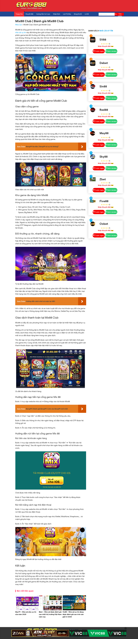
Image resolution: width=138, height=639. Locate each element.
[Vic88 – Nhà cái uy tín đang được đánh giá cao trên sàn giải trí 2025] (74, 610)
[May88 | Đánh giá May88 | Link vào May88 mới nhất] (93, 133)
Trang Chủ (19, 14)
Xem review (112, 51)
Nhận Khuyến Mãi (104, 46)
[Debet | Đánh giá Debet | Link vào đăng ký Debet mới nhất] (93, 63)
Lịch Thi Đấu (67, 14)
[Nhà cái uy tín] (31, 9)
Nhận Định (56, 14)
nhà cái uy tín (20, 32)
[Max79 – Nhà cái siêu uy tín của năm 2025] (27, 610)
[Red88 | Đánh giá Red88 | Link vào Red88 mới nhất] (93, 110)
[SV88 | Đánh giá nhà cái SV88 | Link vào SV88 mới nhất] (93, 40)
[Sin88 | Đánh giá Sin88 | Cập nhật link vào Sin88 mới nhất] (93, 86)
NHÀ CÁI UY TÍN (106, 31)
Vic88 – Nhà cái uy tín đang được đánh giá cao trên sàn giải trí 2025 (73, 614)
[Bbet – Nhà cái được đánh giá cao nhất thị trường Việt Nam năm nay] (50, 610)
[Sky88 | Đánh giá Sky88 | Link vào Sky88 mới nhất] (93, 157)
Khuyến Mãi (29, 14)
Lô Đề (87, 14)
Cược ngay (99, 51)
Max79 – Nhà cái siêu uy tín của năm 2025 (25, 613)
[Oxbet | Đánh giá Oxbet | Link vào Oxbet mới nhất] (93, 224)
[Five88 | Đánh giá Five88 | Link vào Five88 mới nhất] (93, 201)
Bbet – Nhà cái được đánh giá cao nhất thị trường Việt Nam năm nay (50, 614)
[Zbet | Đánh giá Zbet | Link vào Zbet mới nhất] (93, 179)
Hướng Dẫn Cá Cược (43, 14)
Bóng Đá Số (78, 14)
